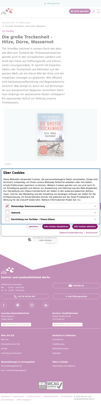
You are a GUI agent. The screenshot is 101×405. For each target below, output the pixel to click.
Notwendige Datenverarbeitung (28, 206)
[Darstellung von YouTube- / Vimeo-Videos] (7, 220)
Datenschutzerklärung (71, 232)
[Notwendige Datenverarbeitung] (7, 207)
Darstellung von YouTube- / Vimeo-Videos (33, 219)
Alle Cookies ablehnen (85, 226)
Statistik (15, 212)
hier (79, 200)
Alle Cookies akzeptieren (56, 226)
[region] (50, 196)
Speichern (33, 226)
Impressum (92, 232)
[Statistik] (7, 213)
